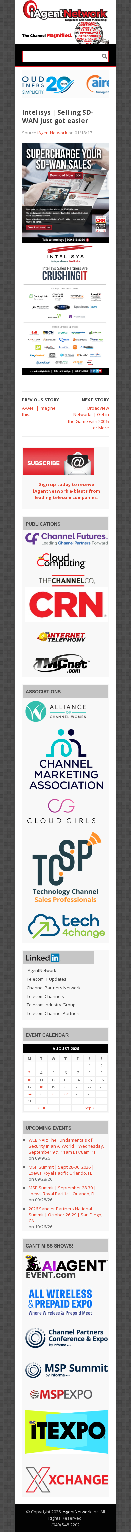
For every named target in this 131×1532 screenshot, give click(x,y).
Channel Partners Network (54, 987)
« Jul (41, 1107)
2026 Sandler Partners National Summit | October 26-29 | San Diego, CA (65, 1215)
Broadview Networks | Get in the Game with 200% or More (88, 418)
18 (41, 1086)
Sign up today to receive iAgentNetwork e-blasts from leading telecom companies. (66, 490)
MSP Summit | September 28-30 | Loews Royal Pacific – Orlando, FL (62, 1191)
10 (29, 1079)
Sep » (89, 1107)
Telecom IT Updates (47, 979)
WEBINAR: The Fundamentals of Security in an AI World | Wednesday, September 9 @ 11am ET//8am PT (66, 1146)
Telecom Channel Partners (54, 1013)
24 (29, 1093)
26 (53, 1093)
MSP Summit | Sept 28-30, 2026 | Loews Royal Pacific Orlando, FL (61, 1170)
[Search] (104, 56)
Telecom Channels (45, 996)
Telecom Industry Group (51, 1005)
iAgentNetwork (52, 133)
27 (65, 1093)
